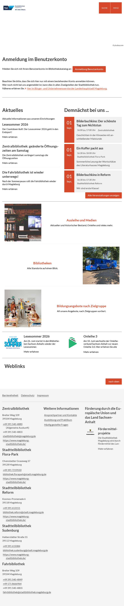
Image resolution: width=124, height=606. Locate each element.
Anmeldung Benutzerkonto (89, 69)
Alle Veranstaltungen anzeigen (103, 195)
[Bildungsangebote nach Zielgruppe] (62, 308)
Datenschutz (27, 395)
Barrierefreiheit (10, 395)
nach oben (114, 381)
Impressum (43, 395)
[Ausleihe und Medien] (62, 222)
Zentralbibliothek (15, 408)
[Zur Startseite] (20, 8)
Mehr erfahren (30, 133)
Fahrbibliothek (13, 564)
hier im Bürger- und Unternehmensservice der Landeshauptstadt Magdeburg (67, 88)
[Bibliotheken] (62, 265)
